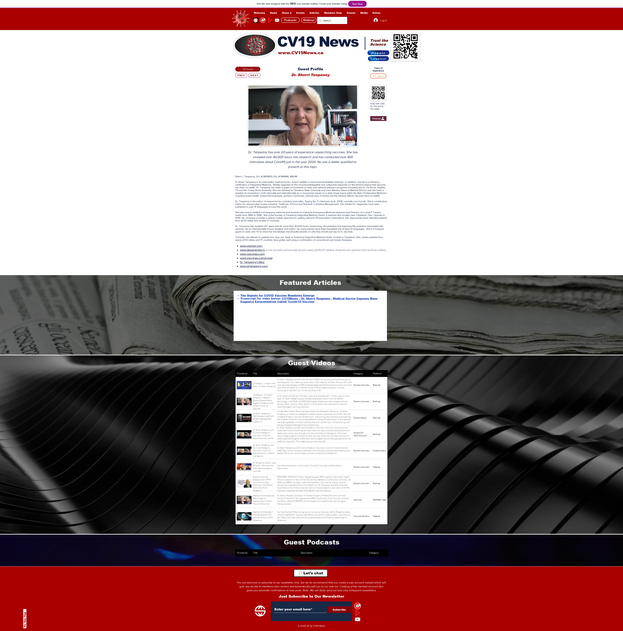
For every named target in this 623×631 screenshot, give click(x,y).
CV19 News (317, 42)
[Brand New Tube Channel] (270, 20)
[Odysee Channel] (255, 20)
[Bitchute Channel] (262, 20)
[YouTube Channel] (277, 20)
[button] (333, 12)
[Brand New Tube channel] (357, 612)
